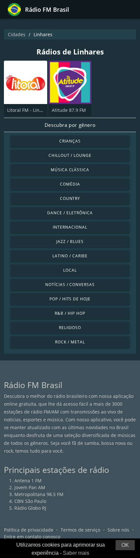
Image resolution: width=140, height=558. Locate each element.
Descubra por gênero (70, 125)
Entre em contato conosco (32, 537)
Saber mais (76, 553)
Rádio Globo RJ (30, 508)
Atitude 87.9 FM (69, 110)
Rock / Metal (70, 342)
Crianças (70, 141)
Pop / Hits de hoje (70, 299)
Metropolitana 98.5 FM (38, 494)
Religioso (70, 327)
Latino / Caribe (69, 256)
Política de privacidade (28, 530)
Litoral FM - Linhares (29, 110)
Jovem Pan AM (29, 487)
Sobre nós (118, 530)
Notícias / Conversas (70, 284)
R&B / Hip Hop (70, 313)
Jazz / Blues (70, 241)
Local (70, 270)
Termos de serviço (80, 530)
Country (70, 198)
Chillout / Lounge (70, 155)
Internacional (70, 227)
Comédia (70, 184)
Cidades (16, 34)
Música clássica (70, 170)
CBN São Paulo (30, 501)
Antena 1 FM (28, 480)
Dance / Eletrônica (69, 213)
